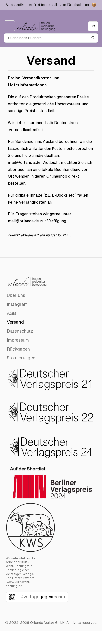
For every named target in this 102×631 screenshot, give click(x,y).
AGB (11, 313)
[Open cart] (93, 26)
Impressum (18, 340)
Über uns (16, 295)
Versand (15, 322)
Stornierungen (21, 357)
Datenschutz (20, 331)
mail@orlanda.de (24, 162)
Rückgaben (18, 348)
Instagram (17, 304)
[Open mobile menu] (9, 25)
